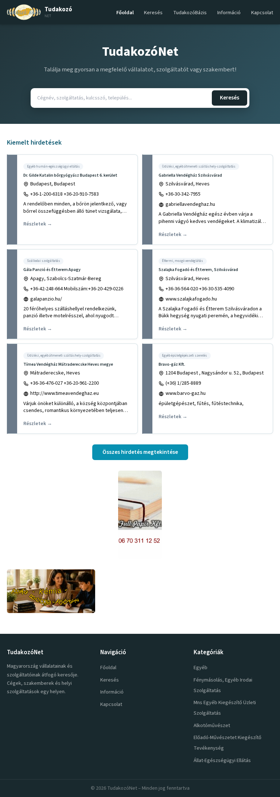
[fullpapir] (140, 515)
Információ (229, 12)
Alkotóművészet (212, 725)
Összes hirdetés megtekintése (140, 452)
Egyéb (200, 667)
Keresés (153, 12)
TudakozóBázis (190, 12)
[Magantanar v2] (140, 591)
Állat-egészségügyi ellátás (222, 760)
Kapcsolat (262, 12)
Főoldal (125, 12)
